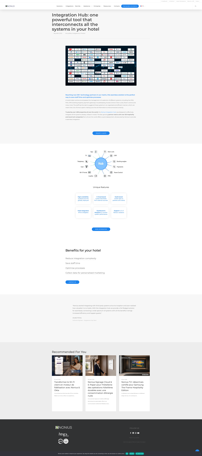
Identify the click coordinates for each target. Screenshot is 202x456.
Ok (127, 453)
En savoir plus (139, 453)
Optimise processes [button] (75, 268)
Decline (132, 453)
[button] (101, 133)
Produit (83, 33)
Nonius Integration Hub (108, 112)
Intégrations (76, 33)
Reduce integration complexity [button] (80, 258)
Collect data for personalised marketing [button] (85, 273)
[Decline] (200, 453)
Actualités (68, 33)
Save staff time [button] (72, 263)
